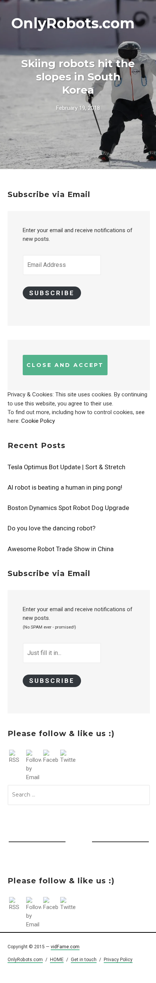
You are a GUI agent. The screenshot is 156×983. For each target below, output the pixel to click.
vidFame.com (65, 946)
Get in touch (84, 959)
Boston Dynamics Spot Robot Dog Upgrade (68, 508)
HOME (57, 959)
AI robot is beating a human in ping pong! (65, 487)
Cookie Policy (38, 421)
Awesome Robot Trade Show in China (61, 549)
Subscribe (52, 293)
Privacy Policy (118, 959)
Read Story (78, 84)
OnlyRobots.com (73, 23)
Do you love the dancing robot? (51, 528)
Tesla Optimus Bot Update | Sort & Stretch (66, 467)
